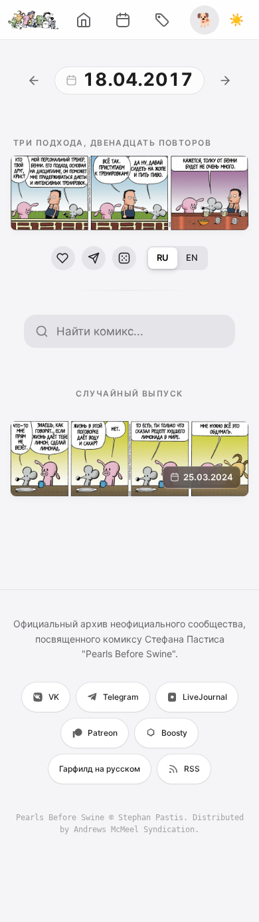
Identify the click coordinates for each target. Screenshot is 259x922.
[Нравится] (63, 258)
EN (192, 257)
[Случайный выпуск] (124, 258)
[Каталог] (162, 20)
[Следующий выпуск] (225, 80)
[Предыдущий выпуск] (33, 80)
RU (163, 257)
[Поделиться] (94, 258)
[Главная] (83, 20)
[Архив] (122, 20)
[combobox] (140, 331)
